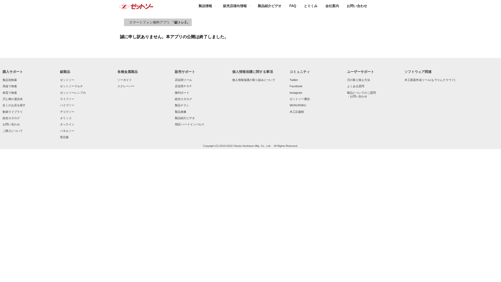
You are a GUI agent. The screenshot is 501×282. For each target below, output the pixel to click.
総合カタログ (11, 118)
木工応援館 (297, 111)
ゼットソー (67, 79)
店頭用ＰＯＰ (183, 86)
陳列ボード (182, 92)
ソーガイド (124, 79)
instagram (296, 92)
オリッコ (65, 118)
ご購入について (13, 130)
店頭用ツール (183, 79)
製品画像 (180, 111)
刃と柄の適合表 (13, 99)
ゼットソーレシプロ (73, 92)
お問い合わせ (11, 124)
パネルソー (67, 130)
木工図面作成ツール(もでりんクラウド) (429, 79)
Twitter (294, 79)
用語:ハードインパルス (189, 124)
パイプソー (67, 105)
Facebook (296, 86)
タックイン (67, 124)
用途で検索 (10, 86)
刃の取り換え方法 (358, 79)
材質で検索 (10, 92)
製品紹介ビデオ (185, 118)
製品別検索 (10, 79)
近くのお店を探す (14, 105)
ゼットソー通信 (300, 99)
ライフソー (67, 99)
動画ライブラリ (13, 111)
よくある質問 (355, 86)
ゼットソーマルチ (71, 86)
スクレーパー (126, 86)
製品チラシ (182, 105)
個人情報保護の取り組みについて (253, 79)
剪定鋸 (64, 137)
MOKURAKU (298, 105)
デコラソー (67, 111)
